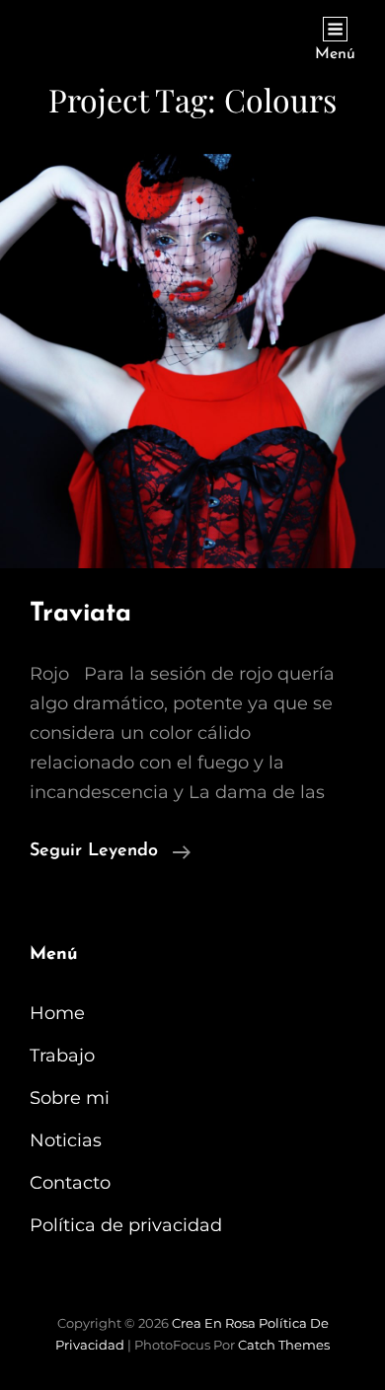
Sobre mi (70, 1098)
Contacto (70, 1183)
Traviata (80, 614)
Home (57, 1013)
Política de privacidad (126, 1225)
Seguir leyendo (110, 850)
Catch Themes (284, 1345)
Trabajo (62, 1055)
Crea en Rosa (214, 1323)
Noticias (66, 1140)
